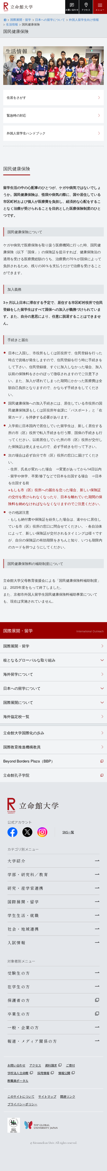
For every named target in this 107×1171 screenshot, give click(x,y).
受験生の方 (18, 973)
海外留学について (18, 674)
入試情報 (16, 942)
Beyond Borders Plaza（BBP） (29, 761)
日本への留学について (50, 19)
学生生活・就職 (23, 915)
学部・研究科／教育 (27, 874)
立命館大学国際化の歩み (23, 732)
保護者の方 (18, 1000)
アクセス (35, 1065)
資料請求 (51, 1065)
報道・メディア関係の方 (32, 1041)
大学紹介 (16, 861)
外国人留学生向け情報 (84, 19)
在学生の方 (18, 987)
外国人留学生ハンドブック (26, 133)
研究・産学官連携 (25, 888)
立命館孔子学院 (16, 775)
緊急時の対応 (16, 115)
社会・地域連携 (23, 929)
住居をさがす (16, 97)
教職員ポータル (17, 1080)
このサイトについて (20, 1096)
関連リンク (67, 1096)
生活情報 (12, 24)
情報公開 (64, 1073)
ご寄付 (70, 1065)
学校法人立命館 (17, 1073)
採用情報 (43, 1073)
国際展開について (18, 702)
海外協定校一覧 (16, 716)
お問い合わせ (16, 1065)
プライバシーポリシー (22, 1104)
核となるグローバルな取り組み (29, 659)
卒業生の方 (18, 1014)
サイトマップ (47, 1096)
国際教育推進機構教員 (22, 746)
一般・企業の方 (23, 1027)
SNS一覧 (68, 832)
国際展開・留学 (20, 19)
